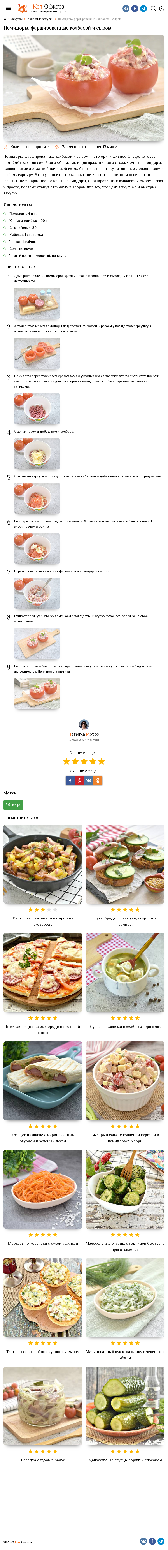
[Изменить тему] (161, 8)
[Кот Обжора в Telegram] (143, 8)
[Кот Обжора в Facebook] (134, 8)
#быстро (13, 805)
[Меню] (8, 8)
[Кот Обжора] (22, 9)
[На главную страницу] (5, 19)
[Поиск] (153, 8)
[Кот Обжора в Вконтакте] (126, 8)
